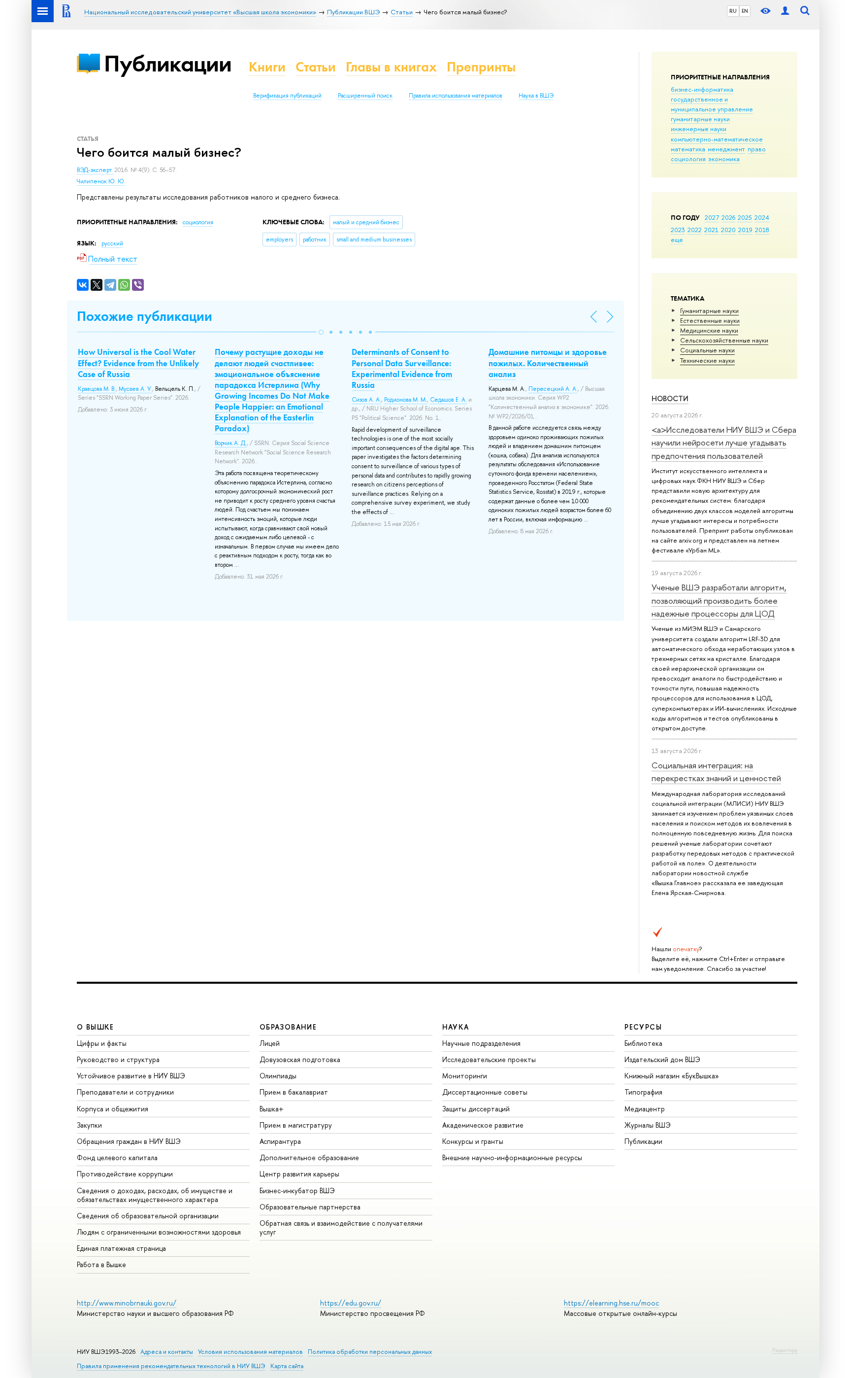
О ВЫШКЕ (95, 1027)
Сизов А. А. (366, 400)
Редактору (784, 1349)
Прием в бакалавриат (294, 1092)
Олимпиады (278, 1075)
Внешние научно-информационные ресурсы (512, 1157)
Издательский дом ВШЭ (662, 1059)
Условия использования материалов (250, 1351)
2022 (694, 229)
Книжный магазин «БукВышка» (671, 1075)
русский (112, 243)
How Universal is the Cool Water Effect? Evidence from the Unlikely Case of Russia (138, 362)
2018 (762, 229)
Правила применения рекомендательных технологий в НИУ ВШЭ (171, 1366)
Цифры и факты (102, 1043)
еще (677, 239)
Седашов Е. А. (448, 400)
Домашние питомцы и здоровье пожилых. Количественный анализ (548, 362)
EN (745, 10)
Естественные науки (710, 320)
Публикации (167, 63)
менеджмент (726, 148)
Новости (670, 398)
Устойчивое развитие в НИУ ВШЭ (131, 1075)
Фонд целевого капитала (117, 1157)
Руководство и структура (118, 1059)
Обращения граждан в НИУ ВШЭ (129, 1141)
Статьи (315, 66)
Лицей (270, 1043)
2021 (711, 229)
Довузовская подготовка (300, 1059)
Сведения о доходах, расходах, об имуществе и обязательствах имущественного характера (154, 1195)
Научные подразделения (481, 1043)
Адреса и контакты (166, 1351)
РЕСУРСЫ (643, 1027)
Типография (643, 1092)
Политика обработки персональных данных (370, 1351)
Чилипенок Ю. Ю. (101, 181)
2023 (678, 229)
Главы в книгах (391, 66)
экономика (724, 158)
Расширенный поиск (365, 96)
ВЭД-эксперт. (95, 170)
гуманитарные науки (700, 118)
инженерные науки (698, 128)
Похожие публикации (144, 316)
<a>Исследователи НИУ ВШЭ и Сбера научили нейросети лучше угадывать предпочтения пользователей (724, 442)
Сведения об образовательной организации (148, 1215)
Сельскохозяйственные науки (724, 340)
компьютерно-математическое (717, 139)
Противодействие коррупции (125, 1173)
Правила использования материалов (455, 96)
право (757, 148)
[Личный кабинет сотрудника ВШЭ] (785, 11)
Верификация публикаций (287, 96)
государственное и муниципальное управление (712, 104)
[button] (321, 332)
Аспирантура (280, 1141)
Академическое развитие (483, 1125)
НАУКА (455, 1027)
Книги (267, 66)
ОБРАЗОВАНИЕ (288, 1027)
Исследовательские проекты (489, 1059)
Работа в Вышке (101, 1264)
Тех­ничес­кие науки (707, 360)
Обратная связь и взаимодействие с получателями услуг (341, 1227)
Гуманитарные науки (709, 310)
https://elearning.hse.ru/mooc (611, 1303)
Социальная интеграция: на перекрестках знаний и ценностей (716, 771)
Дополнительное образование (309, 1157)
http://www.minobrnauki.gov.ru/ (126, 1303)
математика (688, 148)
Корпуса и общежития (112, 1108)
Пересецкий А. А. (553, 389)
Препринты (481, 66)
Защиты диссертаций (476, 1108)
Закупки (89, 1125)
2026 (728, 217)
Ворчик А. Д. (231, 443)
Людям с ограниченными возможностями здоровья (159, 1232)
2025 (745, 217)
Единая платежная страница (121, 1248)
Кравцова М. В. (97, 389)
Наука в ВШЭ (536, 96)
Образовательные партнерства (310, 1206)
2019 (745, 229)
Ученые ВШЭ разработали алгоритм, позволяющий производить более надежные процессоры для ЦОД (719, 600)
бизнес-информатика (702, 89)
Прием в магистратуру (296, 1125)
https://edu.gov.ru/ (350, 1303)
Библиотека (643, 1043)
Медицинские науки (709, 330)
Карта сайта (286, 1366)
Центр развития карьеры (299, 1173)
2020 (728, 229)
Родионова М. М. (405, 400)
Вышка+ (272, 1108)
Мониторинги (464, 1075)
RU (733, 10)
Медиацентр (644, 1108)
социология (688, 158)
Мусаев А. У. (135, 389)
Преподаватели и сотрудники (125, 1092)
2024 (761, 217)
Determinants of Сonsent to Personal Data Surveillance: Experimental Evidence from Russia (402, 368)
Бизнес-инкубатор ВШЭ (297, 1190)
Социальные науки (707, 349)
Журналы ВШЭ (647, 1125)
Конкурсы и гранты (472, 1141)
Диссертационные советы (484, 1092)
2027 (712, 217)
